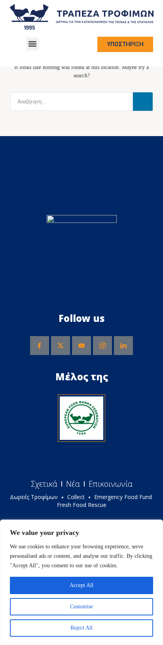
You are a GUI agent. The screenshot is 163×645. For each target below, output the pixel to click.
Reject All (81, 628)
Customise (81, 606)
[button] (32, 43)
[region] (81, 582)
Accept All (81, 585)
